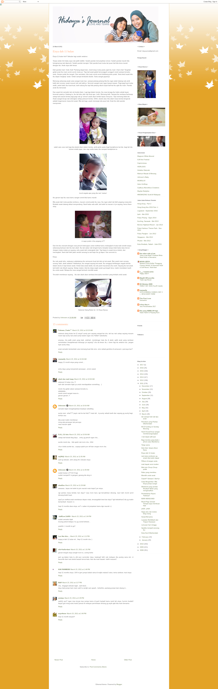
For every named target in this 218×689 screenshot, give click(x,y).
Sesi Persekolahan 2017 (148, 306)
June (144, 405)
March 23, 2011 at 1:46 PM (80, 569)
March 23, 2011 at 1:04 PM (81, 516)
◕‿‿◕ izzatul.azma (147, 272)
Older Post (128, 660)
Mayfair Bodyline (143, 191)
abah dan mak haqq (66, 379)
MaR (60, 582)
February (145, 537)
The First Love (145, 298)
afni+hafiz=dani (64, 549)
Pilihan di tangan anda (149, 461)
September (146, 395)
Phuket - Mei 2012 (144, 241)
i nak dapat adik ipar (148, 437)
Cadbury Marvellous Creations (148, 188)
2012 (142, 380)
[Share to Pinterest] (94, 318)
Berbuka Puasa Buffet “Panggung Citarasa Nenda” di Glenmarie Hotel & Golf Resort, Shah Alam (151, 265)
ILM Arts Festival (143, 159)
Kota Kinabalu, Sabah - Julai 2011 (149, 244)
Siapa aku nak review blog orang (149, 513)
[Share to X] (90, 318)
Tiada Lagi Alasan (145, 280)
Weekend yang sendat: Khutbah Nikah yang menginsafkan (149, 488)
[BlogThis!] (88, 318)
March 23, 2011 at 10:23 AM (82, 330)
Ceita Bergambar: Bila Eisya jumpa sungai (149, 483)
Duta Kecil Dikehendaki (149, 533)
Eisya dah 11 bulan (148, 453)
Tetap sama (145, 445)
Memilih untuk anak (148, 475)
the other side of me (147, 253)
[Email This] (86, 318)
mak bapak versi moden (150, 464)
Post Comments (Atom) (98, 667)
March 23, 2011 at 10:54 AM (79, 405)
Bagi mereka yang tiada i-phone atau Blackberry (150, 441)
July (143, 402)
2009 (142, 547)
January (145, 540)
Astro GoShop (142, 184)
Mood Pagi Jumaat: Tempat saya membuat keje (150, 503)
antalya (61, 598)
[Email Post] (81, 317)
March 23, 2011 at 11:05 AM (75, 456)
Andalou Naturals (143, 170)
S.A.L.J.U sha (63, 434)
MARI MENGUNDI (147, 499)
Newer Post (58, 660)
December (146, 386)
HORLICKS (141, 167)
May (143, 408)
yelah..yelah (145, 509)
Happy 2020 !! (144, 273)
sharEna (61, 485)
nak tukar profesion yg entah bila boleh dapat (150, 457)
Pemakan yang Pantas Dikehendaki (149, 423)
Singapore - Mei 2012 (145, 237)
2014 (142, 374)
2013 (142, 377)
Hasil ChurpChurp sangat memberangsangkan (150, 433)
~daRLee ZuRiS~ (64, 516)
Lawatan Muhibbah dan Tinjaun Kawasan (149, 521)
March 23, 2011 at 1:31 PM (80, 549)
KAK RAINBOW (64, 569)
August (144, 398)
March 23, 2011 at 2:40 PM (76, 613)
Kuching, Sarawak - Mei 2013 (148, 221)
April (143, 411)
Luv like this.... (64, 536)
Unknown (62, 405)
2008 (142, 550)
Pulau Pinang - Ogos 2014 (146, 218)
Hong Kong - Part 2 (144, 204)
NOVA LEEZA (145, 261)
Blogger (119, 684)
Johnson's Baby (143, 177)
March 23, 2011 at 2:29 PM (74, 598)
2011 (142, 383)
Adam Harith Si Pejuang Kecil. (150, 312)
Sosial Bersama (147, 517)
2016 (142, 368)
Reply (60, 352)
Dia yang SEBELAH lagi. (149, 311)
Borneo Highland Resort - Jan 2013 (150, 225)
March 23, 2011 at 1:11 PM (80, 536)
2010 (142, 544)
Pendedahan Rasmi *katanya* (148, 494)
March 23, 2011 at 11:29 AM (75, 485)
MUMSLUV (141, 181)
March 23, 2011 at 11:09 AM (79, 470)
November (146, 389)
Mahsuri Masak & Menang (146, 173)
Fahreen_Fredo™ (65, 330)
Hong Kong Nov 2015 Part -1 (147, 207)
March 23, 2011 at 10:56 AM (79, 434)
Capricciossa (142, 163)
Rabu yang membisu (148, 472)
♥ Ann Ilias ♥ (144, 304)
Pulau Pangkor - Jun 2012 (146, 234)
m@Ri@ (61, 456)
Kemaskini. (143, 300)
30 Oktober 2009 (146, 284)
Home (93, 660)
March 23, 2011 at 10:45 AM (76, 359)
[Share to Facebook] (92, 318)
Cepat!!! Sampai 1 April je (150, 479)
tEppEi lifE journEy (147, 278)
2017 (142, 365)
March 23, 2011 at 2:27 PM (72, 582)
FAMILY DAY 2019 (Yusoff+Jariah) (151, 286)
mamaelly (62, 359)
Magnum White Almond (145, 156)
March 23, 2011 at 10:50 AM (84, 379)
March (144, 414)
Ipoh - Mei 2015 (143, 214)
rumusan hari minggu (149, 525)
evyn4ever (62, 613)
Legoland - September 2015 (147, 211)
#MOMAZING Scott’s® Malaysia (148, 195)
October (145, 392)
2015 (142, 371)
